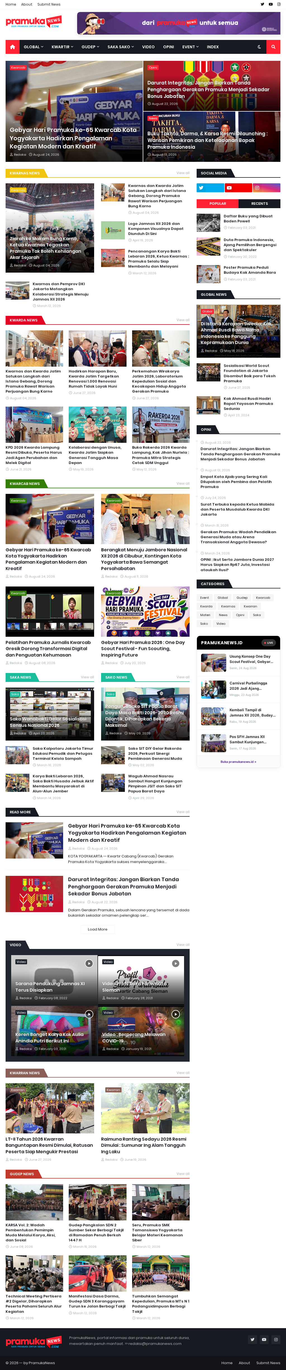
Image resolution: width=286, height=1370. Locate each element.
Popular (217, 203)
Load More (98, 929)
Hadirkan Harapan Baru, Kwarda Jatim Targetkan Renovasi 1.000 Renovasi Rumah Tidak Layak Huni (94, 379)
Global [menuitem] (32, 47)
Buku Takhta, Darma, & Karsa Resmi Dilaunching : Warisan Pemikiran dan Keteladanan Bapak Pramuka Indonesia (207, 140)
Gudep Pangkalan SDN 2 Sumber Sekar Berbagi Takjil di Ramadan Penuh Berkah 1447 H (96, 1233)
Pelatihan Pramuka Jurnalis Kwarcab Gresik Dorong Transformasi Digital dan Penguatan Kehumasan (48, 649)
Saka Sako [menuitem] (119, 47)
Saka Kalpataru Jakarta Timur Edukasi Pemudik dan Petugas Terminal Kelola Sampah (63, 753)
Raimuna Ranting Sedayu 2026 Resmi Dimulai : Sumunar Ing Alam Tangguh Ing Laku (143, 1145)
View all (183, 172)
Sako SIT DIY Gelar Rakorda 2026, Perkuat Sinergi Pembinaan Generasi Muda (155, 753)
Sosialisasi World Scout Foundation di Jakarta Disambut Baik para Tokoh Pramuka (250, 373)
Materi (205, 615)
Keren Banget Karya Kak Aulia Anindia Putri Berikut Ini (49, 1038)
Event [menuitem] (188, 47)
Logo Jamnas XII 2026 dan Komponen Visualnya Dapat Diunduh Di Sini (155, 228)
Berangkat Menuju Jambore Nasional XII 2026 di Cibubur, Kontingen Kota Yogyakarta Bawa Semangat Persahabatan (144, 559)
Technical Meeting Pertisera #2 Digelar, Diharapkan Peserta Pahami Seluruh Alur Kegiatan (34, 1304)
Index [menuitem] (213, 47)
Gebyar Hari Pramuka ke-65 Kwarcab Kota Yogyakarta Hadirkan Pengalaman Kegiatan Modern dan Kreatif (73, 138)
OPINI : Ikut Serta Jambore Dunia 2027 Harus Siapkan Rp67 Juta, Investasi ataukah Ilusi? (237, 564)
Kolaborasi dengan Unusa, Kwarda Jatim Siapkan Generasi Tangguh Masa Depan (95, 455)
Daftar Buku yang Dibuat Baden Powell (248, 219)
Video (220, 623)
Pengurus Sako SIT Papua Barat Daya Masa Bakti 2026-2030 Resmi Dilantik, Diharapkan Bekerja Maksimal (144, 715)
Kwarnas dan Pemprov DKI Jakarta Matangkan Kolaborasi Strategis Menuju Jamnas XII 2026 (61, 292)
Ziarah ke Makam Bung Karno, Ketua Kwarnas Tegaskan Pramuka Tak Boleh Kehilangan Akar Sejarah (45, 248)
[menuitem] (13, 47)
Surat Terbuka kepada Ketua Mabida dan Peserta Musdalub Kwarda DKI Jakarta (237, 509)
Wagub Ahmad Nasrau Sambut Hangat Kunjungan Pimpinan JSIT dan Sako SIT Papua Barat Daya (155, 784)
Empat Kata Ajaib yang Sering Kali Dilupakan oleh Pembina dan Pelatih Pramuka (236, 481)
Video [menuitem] (148, 47)
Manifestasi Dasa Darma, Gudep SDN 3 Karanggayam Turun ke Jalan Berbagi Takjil (97, 1301)
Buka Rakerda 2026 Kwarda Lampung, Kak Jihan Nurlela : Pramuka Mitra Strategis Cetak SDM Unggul (160, 455)
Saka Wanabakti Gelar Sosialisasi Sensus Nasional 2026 (48, 722)
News (223, 615)
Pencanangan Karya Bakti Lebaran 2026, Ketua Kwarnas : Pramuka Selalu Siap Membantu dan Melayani (158, 259)
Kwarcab (263, 597)
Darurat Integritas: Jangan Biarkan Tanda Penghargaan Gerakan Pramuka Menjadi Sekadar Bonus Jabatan (208, 90)
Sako (204, 623)
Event (204, 597)
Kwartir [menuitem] (61, 47)
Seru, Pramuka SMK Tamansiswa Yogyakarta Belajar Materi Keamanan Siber (157, 1233)
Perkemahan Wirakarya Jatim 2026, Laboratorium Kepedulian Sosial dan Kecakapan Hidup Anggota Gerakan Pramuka (159, 381)
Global (223, 597)
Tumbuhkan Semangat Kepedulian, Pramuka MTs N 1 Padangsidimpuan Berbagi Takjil (160, 1304)
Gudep (242, 597)
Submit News (49, 4)
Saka (257, 615)
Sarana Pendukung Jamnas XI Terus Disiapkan (50, 987)
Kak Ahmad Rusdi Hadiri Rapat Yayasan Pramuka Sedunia (248, 403)
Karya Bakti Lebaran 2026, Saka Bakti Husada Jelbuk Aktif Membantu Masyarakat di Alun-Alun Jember (63, 784)
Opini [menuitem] (168, 47)
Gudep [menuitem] (89, 47)
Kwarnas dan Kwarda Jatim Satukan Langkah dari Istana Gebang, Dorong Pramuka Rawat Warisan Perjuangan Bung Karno (157, 196)
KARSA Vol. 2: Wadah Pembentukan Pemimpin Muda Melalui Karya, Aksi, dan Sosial (30, 1233)
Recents (259, 203)
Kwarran (250, 606)
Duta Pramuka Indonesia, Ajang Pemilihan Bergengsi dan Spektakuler (250, 245)
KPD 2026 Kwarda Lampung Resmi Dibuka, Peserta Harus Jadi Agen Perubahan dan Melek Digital (34, 455)
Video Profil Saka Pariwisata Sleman (134, 987)
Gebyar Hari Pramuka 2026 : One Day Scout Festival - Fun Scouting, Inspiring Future (143, 649)
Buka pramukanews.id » (238, 762)
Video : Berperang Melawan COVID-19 (134, 1038)
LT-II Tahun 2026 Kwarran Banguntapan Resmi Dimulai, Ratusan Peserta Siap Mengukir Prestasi (49, 1145)
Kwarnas (228, 606)
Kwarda (206, 606)
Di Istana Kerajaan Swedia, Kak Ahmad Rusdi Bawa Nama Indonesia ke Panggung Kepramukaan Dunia (236, 333)
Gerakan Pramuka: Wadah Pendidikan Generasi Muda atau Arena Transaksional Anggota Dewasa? (238, 537)
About (26, 4)
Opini (240, 615)
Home (11, 4)
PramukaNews (42, 1363)
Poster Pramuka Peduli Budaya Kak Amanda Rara (250, 270)
